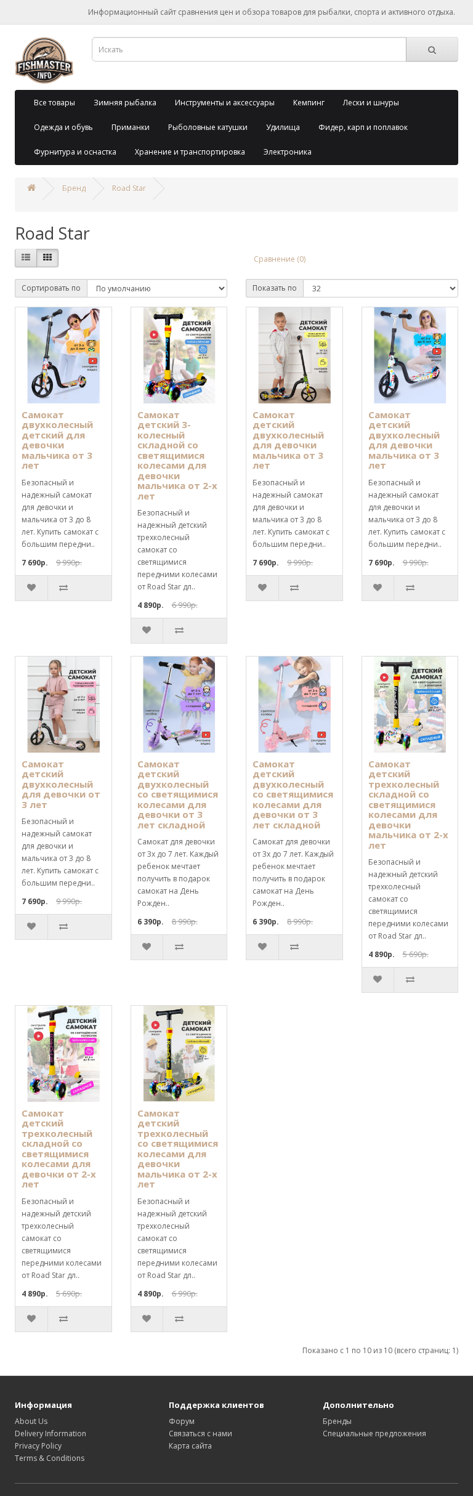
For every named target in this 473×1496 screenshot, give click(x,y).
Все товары (54, 102)
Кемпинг (309, 102)
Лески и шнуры (371, 102)
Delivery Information (50, 1433)
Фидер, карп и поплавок (363, 127)
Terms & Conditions (49, 1458)
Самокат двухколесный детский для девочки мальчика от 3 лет (57, 440)
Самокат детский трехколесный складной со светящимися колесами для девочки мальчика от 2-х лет (408, 804)
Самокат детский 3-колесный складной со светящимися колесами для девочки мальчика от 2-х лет (177, 455)
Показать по (275, 288)
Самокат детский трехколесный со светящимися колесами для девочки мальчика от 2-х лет (177, 1149)
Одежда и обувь (63, 127)
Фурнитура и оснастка (75, 152)
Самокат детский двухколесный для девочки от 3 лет (61, 784)
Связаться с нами (200, 1433)
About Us (31, 1421)
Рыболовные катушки (208, 127)
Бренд (74, 188)
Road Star (129, 188)
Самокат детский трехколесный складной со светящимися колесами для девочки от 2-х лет (59, 1149)
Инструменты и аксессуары (225, 102)
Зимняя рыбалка (125, 102)
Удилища (283, 127)
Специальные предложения (374, 1433)
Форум (182, 1421)
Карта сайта (190, 1446)
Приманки (130, 127)
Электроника (288, 152)
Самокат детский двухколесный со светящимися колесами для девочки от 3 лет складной (177, 794)
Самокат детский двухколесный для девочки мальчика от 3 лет (288, 440)
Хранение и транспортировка (190, 152)
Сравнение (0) (279, 259)
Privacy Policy (38, 1446)
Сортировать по (51, 288)
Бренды (337, 1421)
